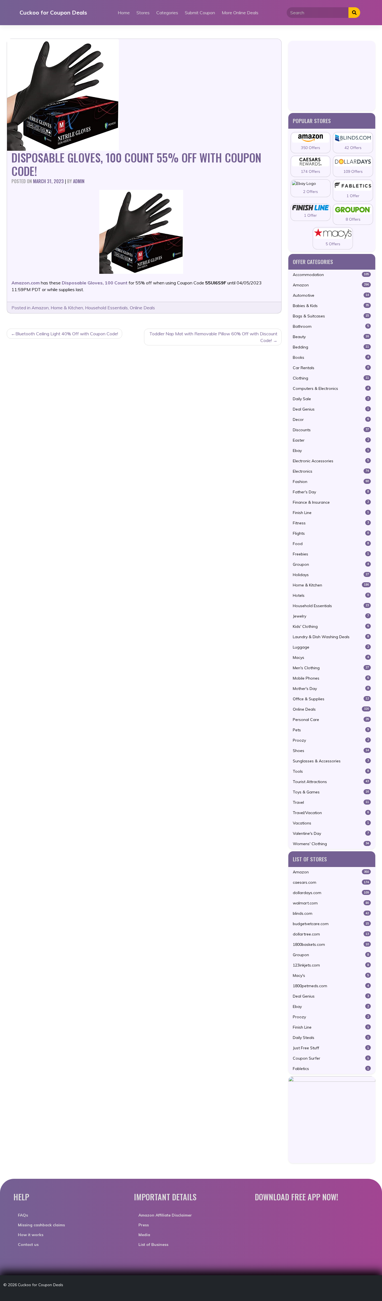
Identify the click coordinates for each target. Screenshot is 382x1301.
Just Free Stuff (331, 1047)
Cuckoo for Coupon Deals (53, 12)
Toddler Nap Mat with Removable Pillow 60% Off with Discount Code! (213, 337)
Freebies (331, 554)
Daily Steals (331, 1037)
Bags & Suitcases (331, 316)
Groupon (331, 564)
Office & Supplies (331, 698)
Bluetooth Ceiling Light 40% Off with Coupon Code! (66, 333)
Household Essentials (106, 307)
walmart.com (331, 903)
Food (331, 543)
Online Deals (142, 307)
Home (124, 12)
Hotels (331, 595)
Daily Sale (331, 398)
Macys (331, 657)
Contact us (28, 1244)
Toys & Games (331, 792)
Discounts (331, 429)
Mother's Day (331, 688)
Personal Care (331, 719)
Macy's (331, 975)
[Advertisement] (332, 76)
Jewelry (331, 616)
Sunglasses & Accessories (331, 760)
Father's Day (331, 491)
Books (331, 357)
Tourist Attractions (331, 781)
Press (143, 1224)
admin (78, 181)
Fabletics (331, 1068)
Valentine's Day (331, 833)
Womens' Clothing (331, 843)
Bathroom (331, 326)
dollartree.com (331, 934)
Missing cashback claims (41, 1224)
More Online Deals (240, 12)
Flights (331, 533)
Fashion (331, 481)
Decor (331, 419)
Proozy (331, 740)
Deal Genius (331, 409)
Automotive (331, 295)
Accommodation (331, 274)
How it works (30, 1234)
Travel (331, 802)
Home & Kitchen (67, 307)
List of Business (153, 1244)
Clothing (331, 378)
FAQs (23, 1215)
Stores (143, 12)
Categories (167, 12)
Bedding (331, 347)
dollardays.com (331, 892)
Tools (331, 771)
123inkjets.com (331, 965)
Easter (331, 440)
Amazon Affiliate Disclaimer (165, 1215)
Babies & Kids (331, 305)
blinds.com (331, 913)
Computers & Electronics (331, 388)
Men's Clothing (331, 667)
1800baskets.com (331, 944)
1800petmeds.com (331, 985)
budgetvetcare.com (331, 923)
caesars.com (331, 882)
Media (144, 1234)
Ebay (331, 450)
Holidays (331, 574)
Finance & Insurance (331, 502)
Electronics (331, 471)
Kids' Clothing (331, 626)
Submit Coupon (200, 12)
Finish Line (331, 512)
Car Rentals (331, 367)
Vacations (331, 823)
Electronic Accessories (331, 460)
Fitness (331, 522)
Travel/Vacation (331, 812)
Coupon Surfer (331, 1058)
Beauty (331, 336)
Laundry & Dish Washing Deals (331, 636)
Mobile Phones (331, 678)
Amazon (40, 307)
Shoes (331, 750)
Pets (331, 729)
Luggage (331, 647)
